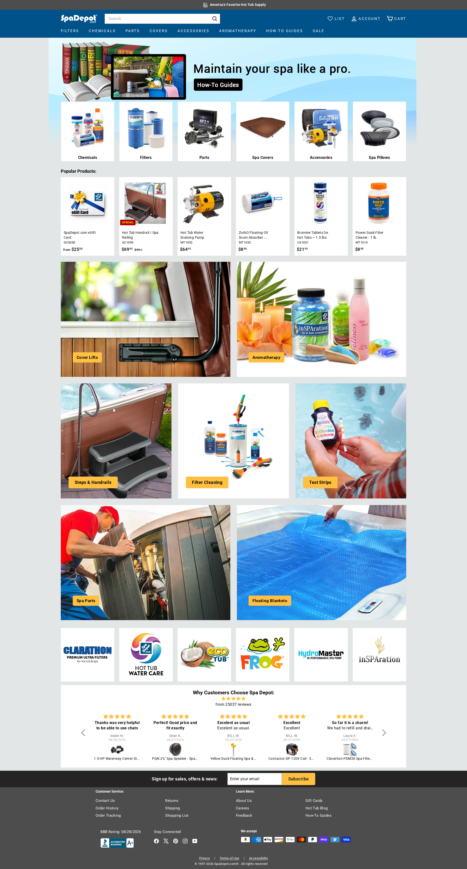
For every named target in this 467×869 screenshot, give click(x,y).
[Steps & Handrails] (116, 440)
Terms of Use (229, 858)
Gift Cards (314, 800)
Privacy (204, 858)
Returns (171, 800)
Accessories (193, 31)
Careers (242, 808)
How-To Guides (284, 31)
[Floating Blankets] (321, 562)
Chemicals (102, 31)
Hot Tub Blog (316, 808)
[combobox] (162, 19)
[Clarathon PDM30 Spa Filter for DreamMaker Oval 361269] (292, 749)
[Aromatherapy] (321, 319)
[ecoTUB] (204, 654)
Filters (70, 31)
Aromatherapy (237, 31)
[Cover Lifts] (145, 319)
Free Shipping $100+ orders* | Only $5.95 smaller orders (238, 5)
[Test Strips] (351, 440)
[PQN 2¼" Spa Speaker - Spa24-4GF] (117, 749)
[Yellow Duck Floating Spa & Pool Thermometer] (175, 749)
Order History (107, 808)
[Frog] (262, 654)
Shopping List (177, 815)
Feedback (244, 815)
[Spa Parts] (145, 562)
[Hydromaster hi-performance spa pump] (321, 654)
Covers (159, 31)
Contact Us (105, 800)
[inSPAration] (379, 654)
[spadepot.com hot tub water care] (145, 654)
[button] (84, 732)
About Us (244, 800)
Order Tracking (108, 815)
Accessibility (258, 858)
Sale (318, 31)
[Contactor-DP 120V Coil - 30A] (233, 749)
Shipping (172, 808)
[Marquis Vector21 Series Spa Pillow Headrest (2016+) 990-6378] (350, 749)
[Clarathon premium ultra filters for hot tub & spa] (87, 654)
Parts (133, 31)
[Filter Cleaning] (233, 440)
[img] (233, 699)
